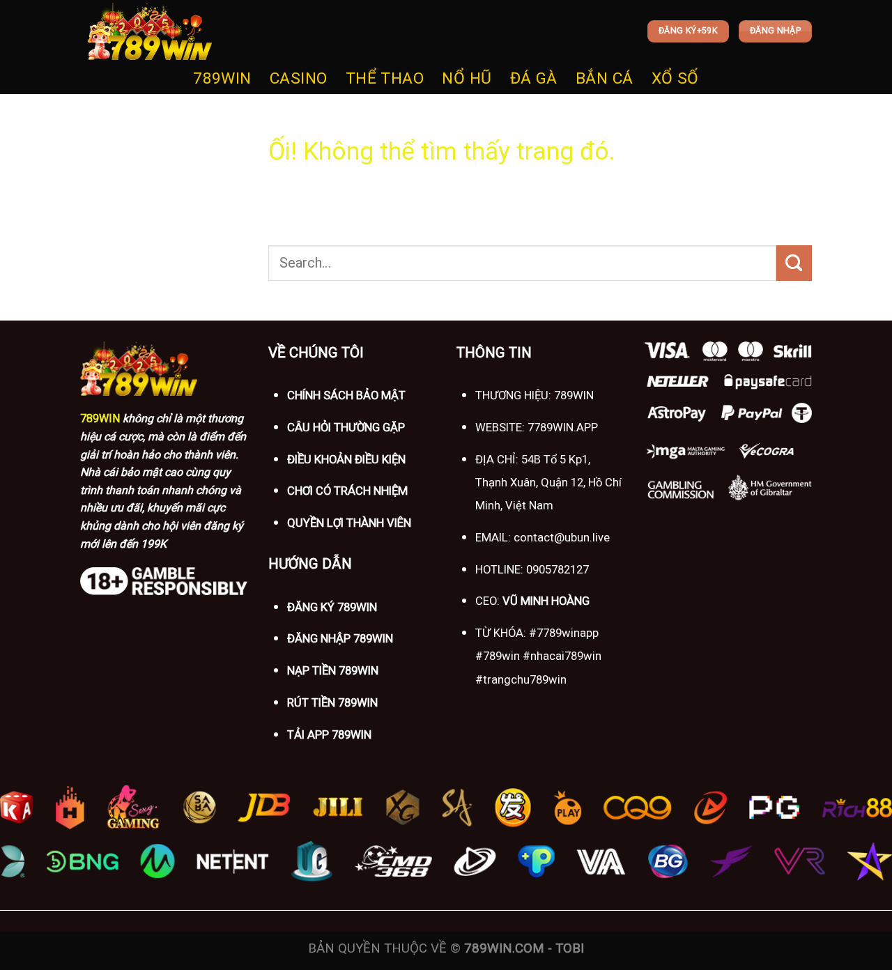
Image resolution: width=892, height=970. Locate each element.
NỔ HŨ (466, 78)
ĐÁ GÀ (534, 78)
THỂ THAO (385, 78)
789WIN (222, 78)
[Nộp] (794, 262)
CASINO (299, 78)
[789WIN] (150, 32)
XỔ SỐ (675, 78)
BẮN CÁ (604, 78)
